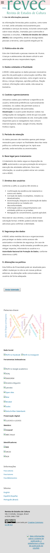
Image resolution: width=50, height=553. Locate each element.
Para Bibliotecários (10, 478)
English (7, 492)
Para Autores (8, 474)
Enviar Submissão (12, 290)
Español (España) (10, 496)
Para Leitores (8, 471)
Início (4, 8)
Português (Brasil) (11, 499)
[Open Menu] (2, 2)
